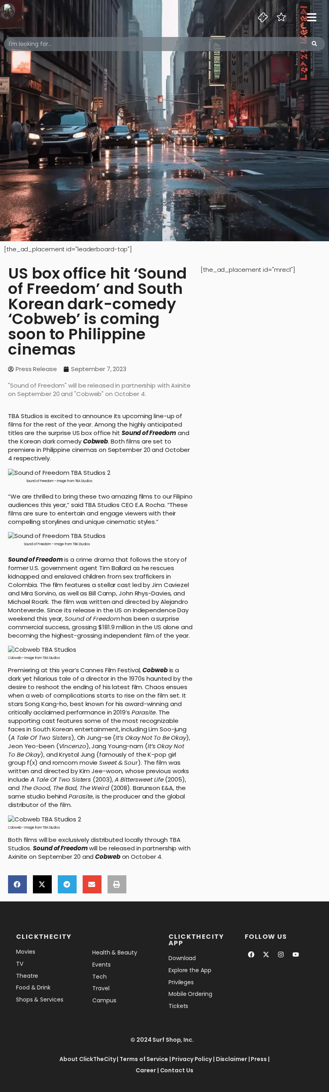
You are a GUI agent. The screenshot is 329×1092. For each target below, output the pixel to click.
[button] (17, 884)
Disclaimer (231, 1059)
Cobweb (95, 441)
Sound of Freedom (149, 433)
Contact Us (176, 1070)
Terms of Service (144, 1059)
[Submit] (314, 44)
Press (259, 1059)
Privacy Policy (192, 1059)
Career (146, 1070)
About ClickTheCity (87, 1059)
